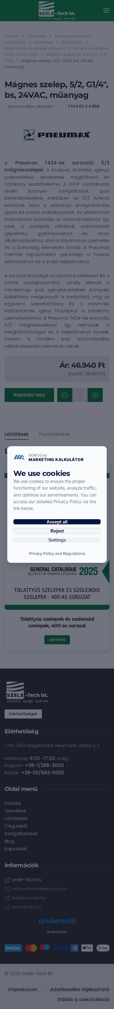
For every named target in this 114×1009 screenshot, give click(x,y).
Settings (57, 540)
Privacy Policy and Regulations (57, 553)
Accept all (57, 521)
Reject (57, 530)
